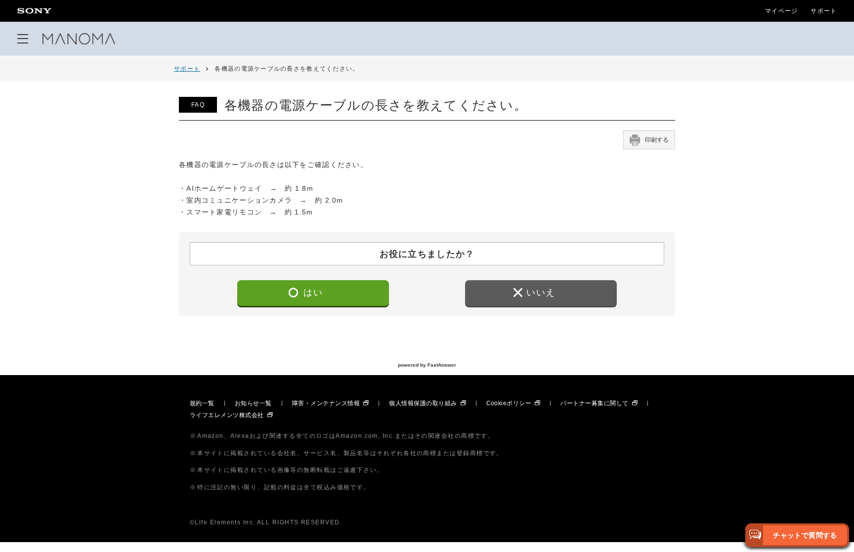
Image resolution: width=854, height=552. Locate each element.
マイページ (781, 11)
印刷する (657, 139)
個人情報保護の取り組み (423, 403)
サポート (824, 11)
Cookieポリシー (509, 403)
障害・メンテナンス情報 (326, 403)
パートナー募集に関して (594, 403)
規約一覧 (202, 403)
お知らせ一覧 (253, 403)
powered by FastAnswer (427, 365)
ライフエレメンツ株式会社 (227, 415)
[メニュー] (22, 38)
